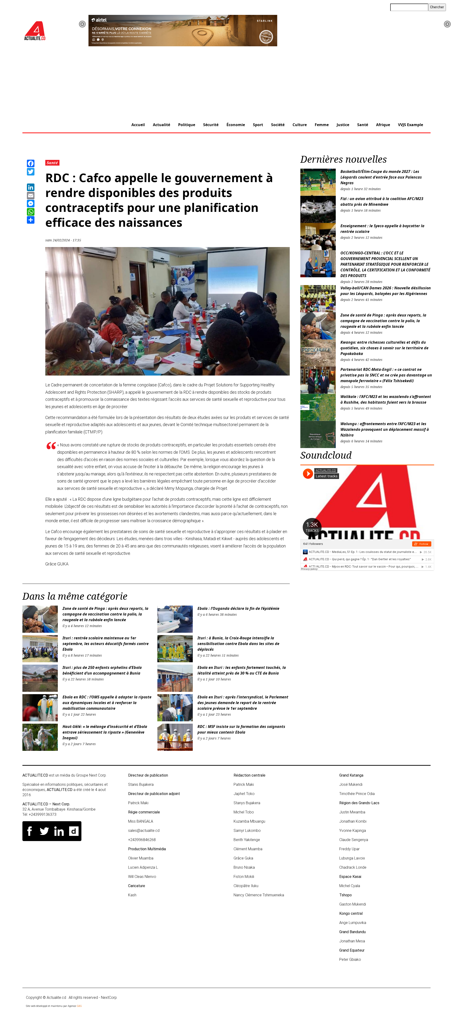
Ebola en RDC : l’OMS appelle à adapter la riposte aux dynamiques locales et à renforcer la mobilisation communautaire (107, 702)
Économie (235, 124)
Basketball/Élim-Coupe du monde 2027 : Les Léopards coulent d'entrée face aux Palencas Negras (381, 177)
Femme (322, 124)
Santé (362, 124)
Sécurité (210, 124)
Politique (186, 124)
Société (278, 124)
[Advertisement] (226, 82)
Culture (300, 124)
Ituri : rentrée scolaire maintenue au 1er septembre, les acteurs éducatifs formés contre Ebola (106, 643)
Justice (343, 124)
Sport (258, 124)
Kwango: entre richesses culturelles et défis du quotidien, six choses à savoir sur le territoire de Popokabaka (384, 348)
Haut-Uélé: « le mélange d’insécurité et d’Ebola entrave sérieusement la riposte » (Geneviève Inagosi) (105, 732)
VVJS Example (410, 124)
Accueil (138, 124)
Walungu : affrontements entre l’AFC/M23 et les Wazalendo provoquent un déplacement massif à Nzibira (384, 429)
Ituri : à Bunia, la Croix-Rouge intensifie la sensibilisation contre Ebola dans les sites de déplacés (238, 643)
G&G (79, 1006)
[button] (82, 24)
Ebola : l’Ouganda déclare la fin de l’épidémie (238, 608)
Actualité (161, 124)
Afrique (383, 124)
